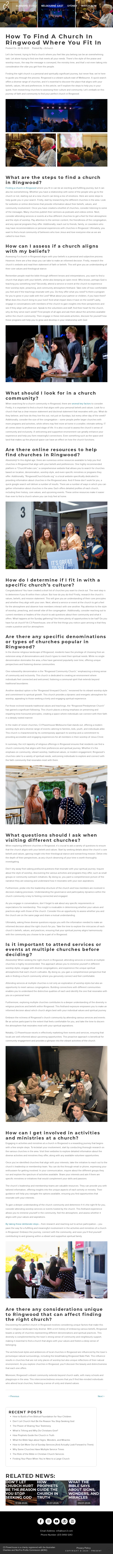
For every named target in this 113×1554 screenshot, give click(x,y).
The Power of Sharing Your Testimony (32, 1425)
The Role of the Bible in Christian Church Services (38, 1454)
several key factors (81, 403)
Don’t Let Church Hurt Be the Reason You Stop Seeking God (43, 1421)
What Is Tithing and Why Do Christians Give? (35, 1430)
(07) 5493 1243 (64, 1534)
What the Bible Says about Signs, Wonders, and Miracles (41, 1440)
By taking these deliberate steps (22, 1224)
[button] (106, 6)
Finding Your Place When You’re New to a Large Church (41, 1458)
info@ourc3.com (64, 1530)
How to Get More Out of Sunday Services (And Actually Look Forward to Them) (53, 1444)
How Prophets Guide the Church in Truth (33, 1435)
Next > (101, 1396)
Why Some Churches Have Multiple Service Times (38, 1449)
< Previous (14, 1396)
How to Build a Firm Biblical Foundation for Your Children (42, 1416)
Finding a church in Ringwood (21, 188)
